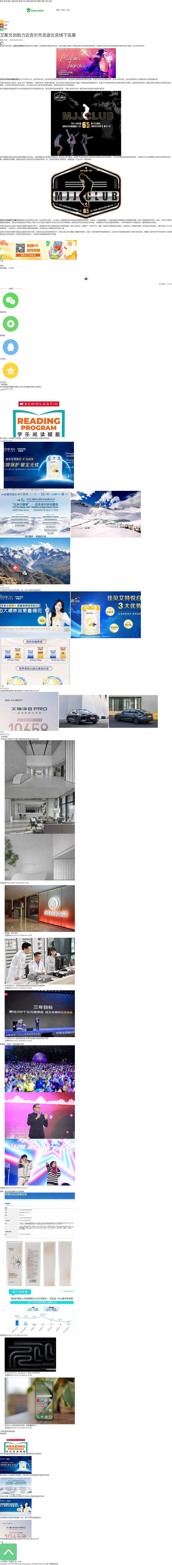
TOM (6, 40)
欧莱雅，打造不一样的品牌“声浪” (12, 1044)
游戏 (16, 1)
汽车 (46, 1)
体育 (13, 1)
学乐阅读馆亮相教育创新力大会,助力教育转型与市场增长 (20, 387)
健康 (39, 1)
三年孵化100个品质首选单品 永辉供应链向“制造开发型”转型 (26, 1038)
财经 (35, 1)
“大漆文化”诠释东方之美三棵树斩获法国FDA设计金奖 (19, 739)
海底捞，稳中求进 (11, 933)
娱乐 (9, 1)
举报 (1, 266)
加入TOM (18, 1561)
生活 (24, 1)
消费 (42, 1)
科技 (50, 1)
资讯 (5, 1)
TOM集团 (3, 1561)
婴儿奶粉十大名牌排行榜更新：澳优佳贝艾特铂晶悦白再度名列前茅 (24, 438)
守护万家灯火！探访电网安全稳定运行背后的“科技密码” (25, 986)
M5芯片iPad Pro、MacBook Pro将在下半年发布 (22, 1373)
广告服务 (10, 1561)
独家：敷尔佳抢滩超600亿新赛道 (12, 1191)
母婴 (27, 1)
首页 (1, 1)
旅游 (20, 1)
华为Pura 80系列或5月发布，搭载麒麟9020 (21, 1425)
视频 (31, 1)
